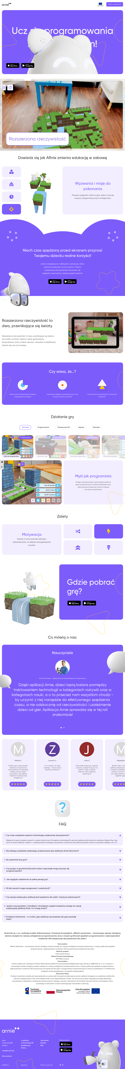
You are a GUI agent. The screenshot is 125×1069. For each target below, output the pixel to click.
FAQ (41, 1045)
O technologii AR (27, 1043)
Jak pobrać (44, 1040)
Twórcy (23, 1048)
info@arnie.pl (7, 1056)
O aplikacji (25, 1040)
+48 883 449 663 (8, 1051)
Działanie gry (25, 1045)
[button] (92, 190)
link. (116, 842)
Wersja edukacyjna (114, 4)
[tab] (61, 727)
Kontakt (43, 1043)
